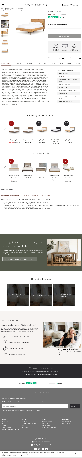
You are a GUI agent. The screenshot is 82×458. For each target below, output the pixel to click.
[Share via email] (80, 58)
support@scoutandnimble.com (48, 374)
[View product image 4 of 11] (5, 42)
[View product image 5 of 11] (5, 51)
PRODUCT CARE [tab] (42, 63)
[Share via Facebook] (63, 58)
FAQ (23, 425)
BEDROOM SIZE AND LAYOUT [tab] (10, 195)
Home (2, 8)
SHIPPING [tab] (19, 63)
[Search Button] (46, 5)
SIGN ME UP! (75, 406)
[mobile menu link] (3, 5)
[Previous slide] (5, 130)
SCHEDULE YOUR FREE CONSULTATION (19, 259)
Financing (25, 427)
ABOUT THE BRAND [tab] (65, 63)
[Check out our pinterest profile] (39, 449)
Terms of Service (47, 421)
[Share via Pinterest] (60, 58)
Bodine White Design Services (11, 429)
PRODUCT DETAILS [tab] (6, 63)
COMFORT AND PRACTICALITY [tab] (41, 196)
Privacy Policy (46, 423)
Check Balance (66, 421)
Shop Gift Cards (67, 423)
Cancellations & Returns (29, 423)
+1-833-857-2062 (31, 374)
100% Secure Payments (65, 50)
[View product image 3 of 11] (5, 33)
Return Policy (46, 425)
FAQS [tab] (53, 63)
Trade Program (6, 427)
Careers (4, 425)
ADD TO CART (64, 36)
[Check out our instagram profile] (35, 449)
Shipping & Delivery (28, 421)
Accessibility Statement (49, 427)
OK (76, 454)
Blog (3, 423)
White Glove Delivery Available (74, 50)
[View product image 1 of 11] (5, 14)
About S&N (5, 421)
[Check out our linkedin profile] (46, 449)
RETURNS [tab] (29, 63)
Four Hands (51, 15)
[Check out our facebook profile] (43, 449)
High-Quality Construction (56, 50)
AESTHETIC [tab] (26, 196)
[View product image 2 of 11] (5, 24)
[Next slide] (78, 130)
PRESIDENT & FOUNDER (74, 352)
